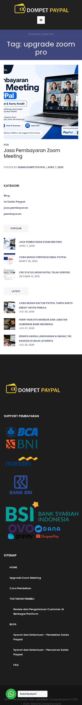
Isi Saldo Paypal (14, 201)
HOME (13, 567)
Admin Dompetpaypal (31, 167)
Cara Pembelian (20, 588)
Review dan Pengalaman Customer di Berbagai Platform (38, 611)
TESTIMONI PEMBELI (22, 599)
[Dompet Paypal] (41, 8)
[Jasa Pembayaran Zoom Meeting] (41, 102)
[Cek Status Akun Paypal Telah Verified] (9, 274)
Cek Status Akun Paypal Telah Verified (44, 272)
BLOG (13, 624)
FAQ (15, 665)
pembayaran (13, 214)
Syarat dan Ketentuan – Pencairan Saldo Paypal (41, 652)
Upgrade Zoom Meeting (25, 578)
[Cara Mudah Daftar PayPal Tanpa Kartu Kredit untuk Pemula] (9, 307)
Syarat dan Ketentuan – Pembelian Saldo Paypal (41, 637)
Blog (7, 195)
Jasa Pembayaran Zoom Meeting (32, 153)
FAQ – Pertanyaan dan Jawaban (26, 699)
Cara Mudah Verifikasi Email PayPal (42, 257)
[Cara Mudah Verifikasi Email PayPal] (9, 258)
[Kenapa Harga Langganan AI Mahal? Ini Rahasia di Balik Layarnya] (9, 340)
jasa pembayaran (16, 208)
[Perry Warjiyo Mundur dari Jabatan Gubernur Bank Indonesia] (9, 323)
